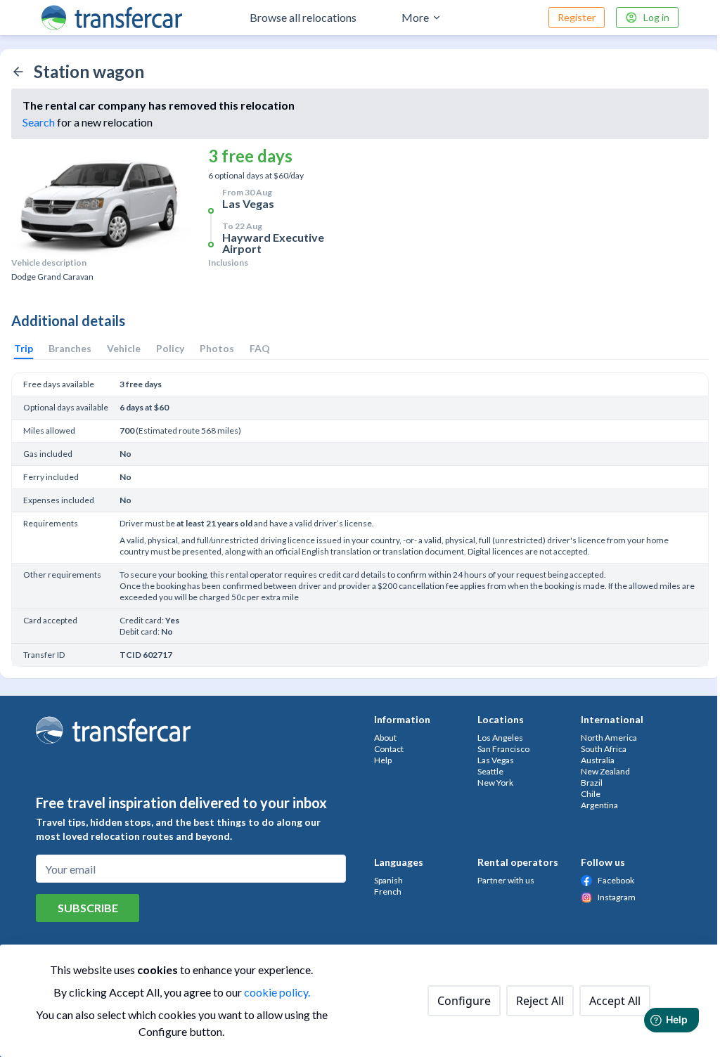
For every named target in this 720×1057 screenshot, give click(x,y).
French (387, 891)
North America (609, 737)
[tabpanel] (360, 517)
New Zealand (605, 771)
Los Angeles (500, 737)
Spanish (388, 880)
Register (577, 17)
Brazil (592, 782)
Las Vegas (495, 760)
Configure (464, 1001)
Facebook (616, 880)
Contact (389, 749)
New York (495, 782)
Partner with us (505, 880)
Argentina (599, 805)
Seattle (490, 771)
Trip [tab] (23, 348)
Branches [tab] (70, 348)
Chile (590, 794)
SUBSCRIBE (88, 907)
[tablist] (142, 348)
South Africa (603, 749)
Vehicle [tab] (124, 348)
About (385, 737)
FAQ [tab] (260, 348)
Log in (656, 17)
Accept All (615, 1001)
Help (383, 760)
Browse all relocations (303, 17)
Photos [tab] (217, 348)
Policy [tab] (170, 348)
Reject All (540, 1001)
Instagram (617, 897)
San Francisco (503, 749)
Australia (598, 760)
